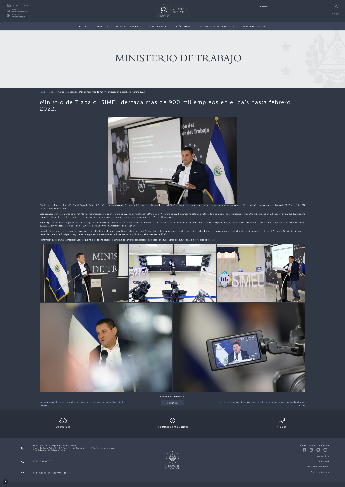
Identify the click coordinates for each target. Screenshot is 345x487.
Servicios (101, 26)
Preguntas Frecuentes (318, 467)
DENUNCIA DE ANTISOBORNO (216, 26)
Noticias (52, 92)
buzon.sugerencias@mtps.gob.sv (52, 472)
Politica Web (323, 461)
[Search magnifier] (336, 6)
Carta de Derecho (320, 472)
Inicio (83, 26)
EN (333, 13)
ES (337, 13)
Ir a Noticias (172, 403)
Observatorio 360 (254, 26)
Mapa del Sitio (322, 456)
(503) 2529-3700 (43, 461)
